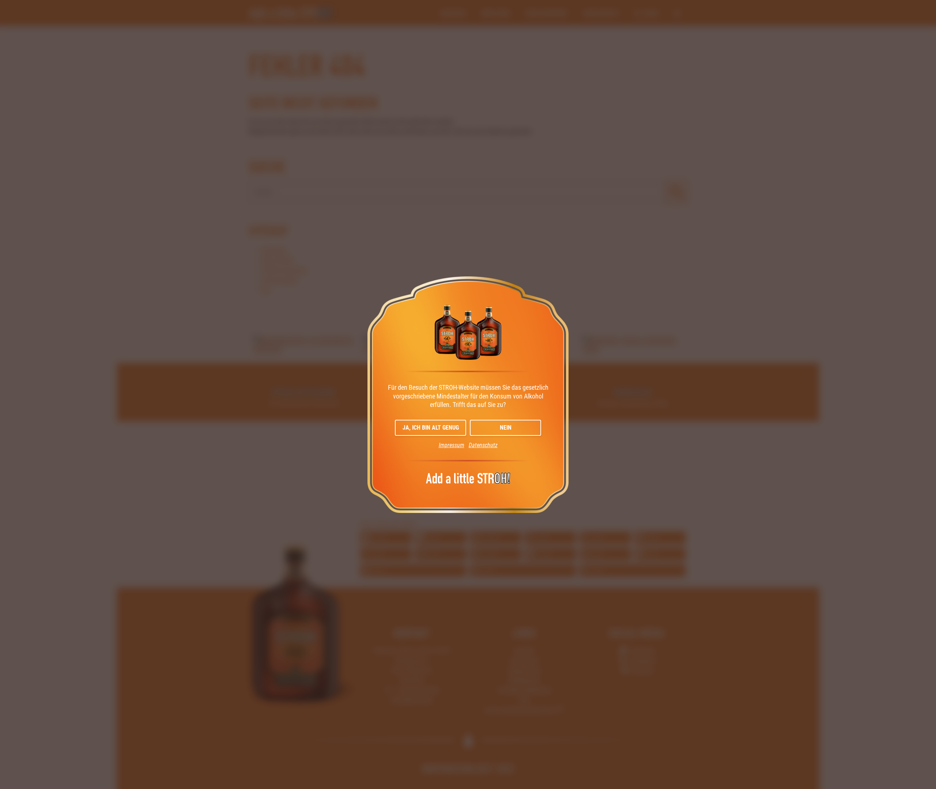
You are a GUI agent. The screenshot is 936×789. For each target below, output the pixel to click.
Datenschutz (483, 445)
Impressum (451, 445)
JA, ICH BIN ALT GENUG (431, 427)
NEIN (506, 427)
